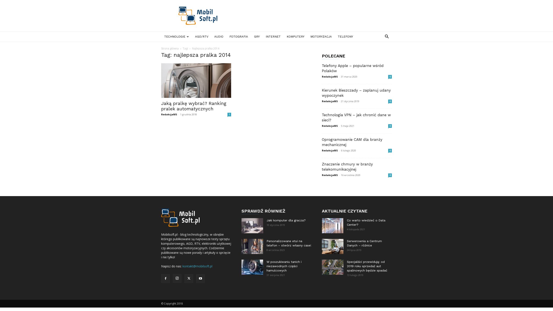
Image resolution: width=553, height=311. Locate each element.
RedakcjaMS (169, 114)
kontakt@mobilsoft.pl (197, 266)
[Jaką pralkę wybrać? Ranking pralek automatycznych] (196, 80)
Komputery (295, 36)
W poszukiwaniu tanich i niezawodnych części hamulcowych (284, 266)
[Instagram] (177, 278)
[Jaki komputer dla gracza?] (252, 225)
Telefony (345, 36)
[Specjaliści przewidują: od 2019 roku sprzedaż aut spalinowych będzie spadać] (332, 267)
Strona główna (170, 48)
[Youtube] (200, 278)
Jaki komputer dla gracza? (286, 220)
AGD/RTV (201, 36)
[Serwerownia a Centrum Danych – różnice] (332, 246)
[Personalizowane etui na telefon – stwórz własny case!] (252, 246)
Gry (257, 36)
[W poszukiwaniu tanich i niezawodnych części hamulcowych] (252, 267)
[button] (386, 37)
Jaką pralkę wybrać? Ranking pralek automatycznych (193, 106)
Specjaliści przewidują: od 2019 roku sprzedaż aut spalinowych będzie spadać (367, 266)
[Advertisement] (313, 15)
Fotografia (238, 36)
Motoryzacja (321, 36)
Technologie (174, 36)
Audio (218, 36)
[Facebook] (165, 278)
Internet (273, 36)
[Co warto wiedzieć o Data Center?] (332, 225)
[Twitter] (188, 278)
